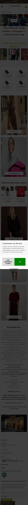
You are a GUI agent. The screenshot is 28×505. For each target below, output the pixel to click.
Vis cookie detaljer (14, 268)
